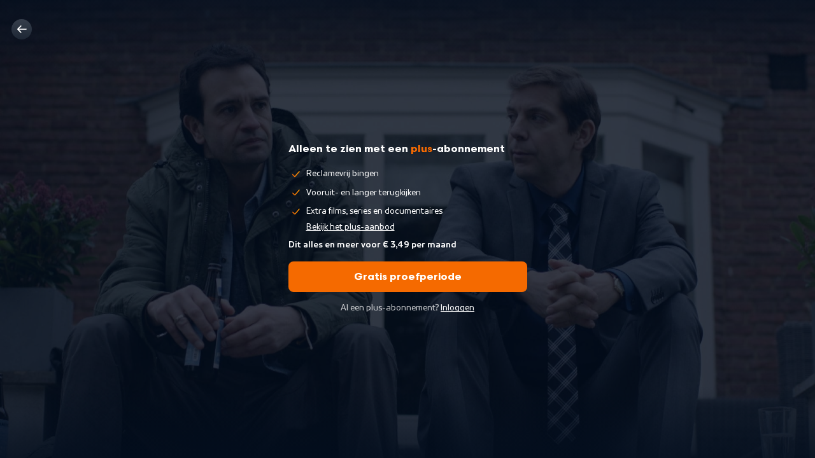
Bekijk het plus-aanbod (350, 227)
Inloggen (457, 307)
